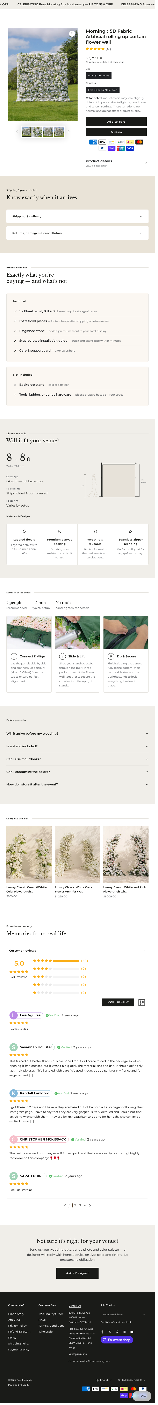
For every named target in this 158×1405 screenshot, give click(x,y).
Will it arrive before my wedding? (32, 733)
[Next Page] (89, 1205)
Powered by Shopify (18, 1385)
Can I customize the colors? (28, 772)
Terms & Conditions (51, 1325)
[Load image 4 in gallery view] (59, 132)
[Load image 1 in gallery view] (26, 132)
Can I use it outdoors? (23, 759)
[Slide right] (68, 131)
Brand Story (16, 1313)
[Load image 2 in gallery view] (37, 132)
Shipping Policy (18, 1343)
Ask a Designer (77, 1273)
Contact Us (75, 1305)
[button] (65, 1205)
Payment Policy (18, 1349)
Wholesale (45, 1331)
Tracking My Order (50, 1313)
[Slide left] (17, 131)
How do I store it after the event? (32, 784)
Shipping (91, 62)
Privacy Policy (17, 1325)
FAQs (41, 1319)
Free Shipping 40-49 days (102, 91)
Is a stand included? (22, 746)
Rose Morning (24, 1380)
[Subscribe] (145, 1314)
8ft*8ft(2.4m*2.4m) (98, 76)
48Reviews (19, 977)
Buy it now (116, 132)
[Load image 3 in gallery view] (48, 132)
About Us (14, 1319)
